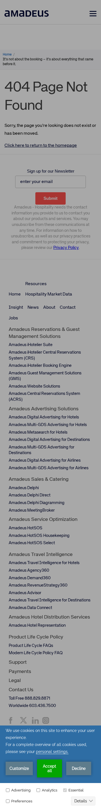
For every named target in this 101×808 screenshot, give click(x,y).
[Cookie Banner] (50, 766)
